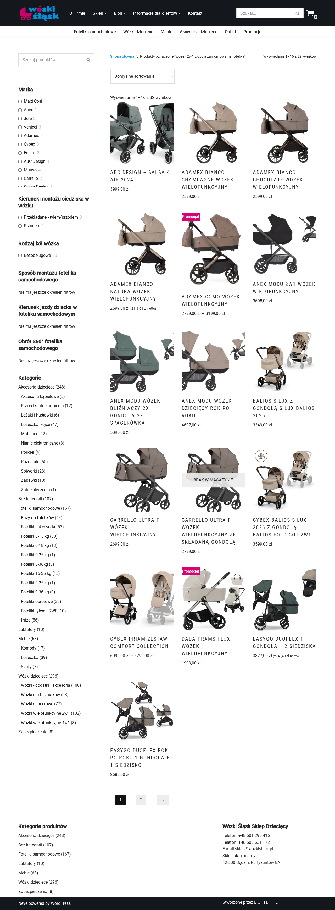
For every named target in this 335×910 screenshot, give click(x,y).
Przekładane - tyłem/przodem (51, 217)
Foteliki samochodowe (95, 31)
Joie (28, 118)
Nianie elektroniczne (39, 443)
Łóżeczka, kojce (35, 424)
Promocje (252, 31)
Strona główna (122, 56)
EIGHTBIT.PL (266, 902)
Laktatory (27, 629)
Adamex (31, 135)
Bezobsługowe (37, 255)
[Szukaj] (298, 13)
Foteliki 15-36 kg (36, 573)
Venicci (30, 127)
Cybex (29, 144)
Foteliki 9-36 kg (35, 592)
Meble (166, 31)
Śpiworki (29, 471)
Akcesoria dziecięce (198, 31)
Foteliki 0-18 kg (35, 545)
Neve (22, 903)
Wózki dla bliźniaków (40, 694)
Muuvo (30, 170)
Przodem (32, 225)
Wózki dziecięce (138, 31)
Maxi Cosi (33, 101)
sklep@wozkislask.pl (254, 848)
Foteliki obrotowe (37, 601)
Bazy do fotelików (37, 517)
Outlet (230, 31)
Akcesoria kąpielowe (40, 396)
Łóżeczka (29, 657)
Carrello (31, 178)
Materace (29, 433)
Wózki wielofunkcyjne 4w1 (45, 722)
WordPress (61, 903)
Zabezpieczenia (35, 489)
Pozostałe (30, 461)
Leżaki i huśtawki (37, 415)
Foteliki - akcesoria (38, 526)
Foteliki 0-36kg (34, 564)
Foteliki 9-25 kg (35, 582)
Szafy (26, 666)
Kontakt (195, 13)
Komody (28, 648)
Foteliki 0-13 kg (35, 536)
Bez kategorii (30, 498)
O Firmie (77, 13)
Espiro (29, 152)
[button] (105, 13)
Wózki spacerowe (37, 703)
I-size (25, 620)
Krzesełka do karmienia (42, 405)
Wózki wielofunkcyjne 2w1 (45, 713)
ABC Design (35, 161)
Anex (28, 109)
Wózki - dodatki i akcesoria (45, 685)
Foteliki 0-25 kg (35, 554)
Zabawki (29, 480)
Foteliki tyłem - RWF (39, 610)
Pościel (27, 452)
